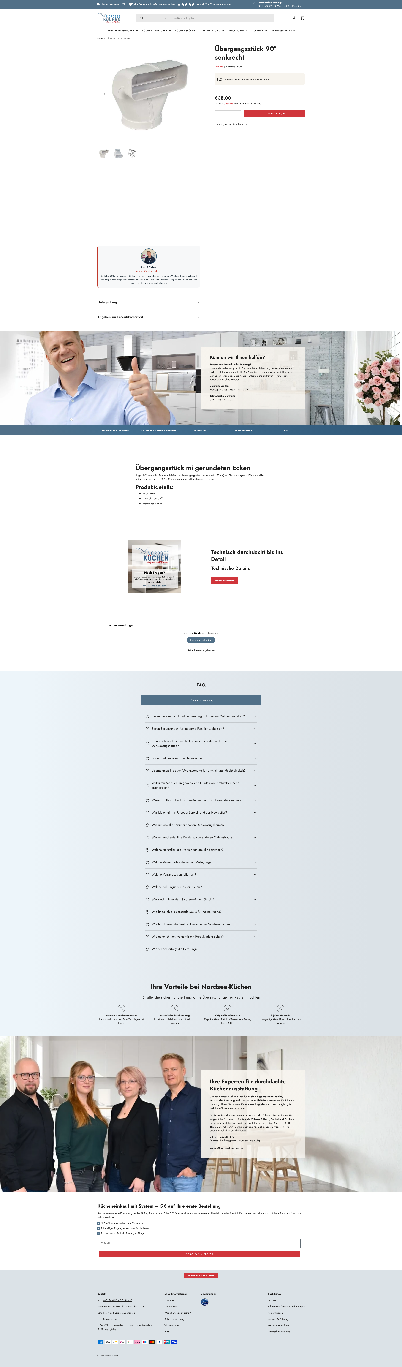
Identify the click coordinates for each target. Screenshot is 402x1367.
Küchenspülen (185, 30)
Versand (229, 103)
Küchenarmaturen (155, 30)
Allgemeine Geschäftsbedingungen (286, 1306)
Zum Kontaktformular (108, 1319)
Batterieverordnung (174, 1319)
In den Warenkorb (274, 113)
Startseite (101, 38)
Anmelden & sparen (199, 1254)
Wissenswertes (281, 30)
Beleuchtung (212, 30)
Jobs (166, 1331)
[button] (302, 18)
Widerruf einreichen (201, 1275)
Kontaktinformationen (279, 1325)
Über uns (169, 1300)
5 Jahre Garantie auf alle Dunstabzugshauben (153, 4)
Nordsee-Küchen (111, 1355)
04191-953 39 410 (267, 6)
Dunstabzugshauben (120, 30)
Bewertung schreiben (201, 640)
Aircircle (219, 66)
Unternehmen (171, 1306)
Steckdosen (236, 30)
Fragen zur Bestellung (201, 700)
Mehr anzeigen (224, 580)
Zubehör (258, 30)
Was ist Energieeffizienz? (177, 1313)
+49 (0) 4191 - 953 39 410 (117, 1300)
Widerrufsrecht (275, 1313)
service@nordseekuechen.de (120, 1313)
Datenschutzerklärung (279, 1331)
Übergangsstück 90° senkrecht (120, 38)
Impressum (273, 1300)
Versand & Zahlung (278, 1319)
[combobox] (205, 18)
